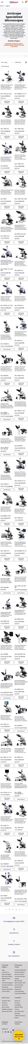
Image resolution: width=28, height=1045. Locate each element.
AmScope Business (20, 970)
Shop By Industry (20, 972)
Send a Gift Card (7, 1011)
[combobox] (7, 62)
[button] (19, 1036)
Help (3, 970)
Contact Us (5, 972)
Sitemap (17, 1013)
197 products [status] (5, 66)
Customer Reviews (20, 993)
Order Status (6, 991)
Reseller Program (7, 1009)
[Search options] (26, 56)
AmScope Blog (19, 991)
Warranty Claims (7, 976)
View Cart (5, 1005)
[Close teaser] (13, 1030)
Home (2, 6)
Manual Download (7, 989)
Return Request (6, 974)
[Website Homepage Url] (14, 2)
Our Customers (19, 1011)
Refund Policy (19, 1007)
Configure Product (7, 102)
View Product (7, 349)
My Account (5, 1007)
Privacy (17, 1009)
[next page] (22, 910)
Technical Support (7, 983)
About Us (17, 1001)
